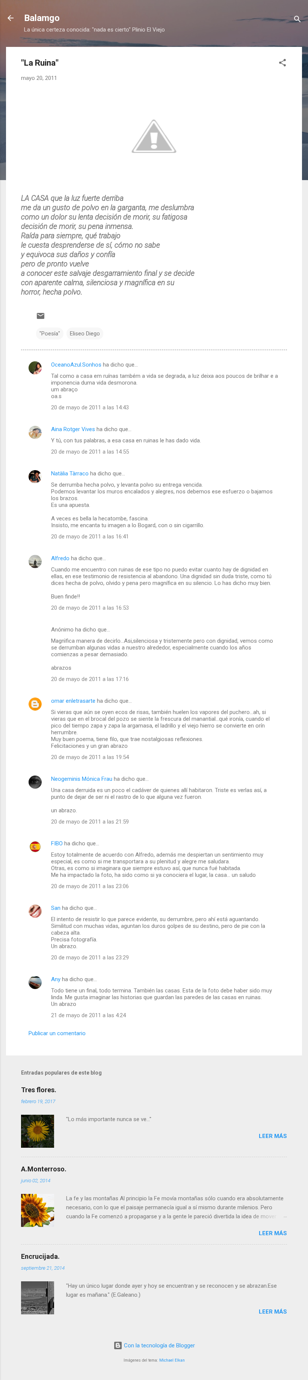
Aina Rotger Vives (73, 429)
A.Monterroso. (43, 1169)
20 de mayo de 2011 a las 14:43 (90, 407)
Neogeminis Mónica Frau (81, 779)
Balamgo (42, 18)
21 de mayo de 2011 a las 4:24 (88, 1015)
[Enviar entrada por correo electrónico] (40, 318)
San (55, 908)
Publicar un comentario (57, 1033)
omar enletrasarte (73, 701)
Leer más (273, 1136)
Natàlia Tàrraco (70, 473)
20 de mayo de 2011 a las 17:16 (90, 679)
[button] (282, 64)
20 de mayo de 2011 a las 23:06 (90, 886)
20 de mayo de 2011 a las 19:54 (90, 757)
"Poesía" (49, 333)
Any (55, 979)
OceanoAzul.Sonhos (76, 364)
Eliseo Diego (85, 333)
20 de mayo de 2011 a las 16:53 (90, 607)
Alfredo (60, 558)
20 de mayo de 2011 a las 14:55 (90, 451)
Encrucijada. (40, 1256)
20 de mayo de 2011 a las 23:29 (90, 957)
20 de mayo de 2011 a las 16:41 (90, 536)
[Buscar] (297, 20)
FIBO (57, 843)
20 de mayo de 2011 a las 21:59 (90, 821)
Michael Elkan (172, 1360)
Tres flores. (38, 1090)
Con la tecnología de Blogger (158, 1345)
